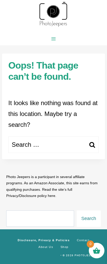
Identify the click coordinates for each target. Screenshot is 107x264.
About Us (45, 246)
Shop (65, 246)
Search (88, 218)
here (51, 196)
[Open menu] (53, 39)
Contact (83, 240)
